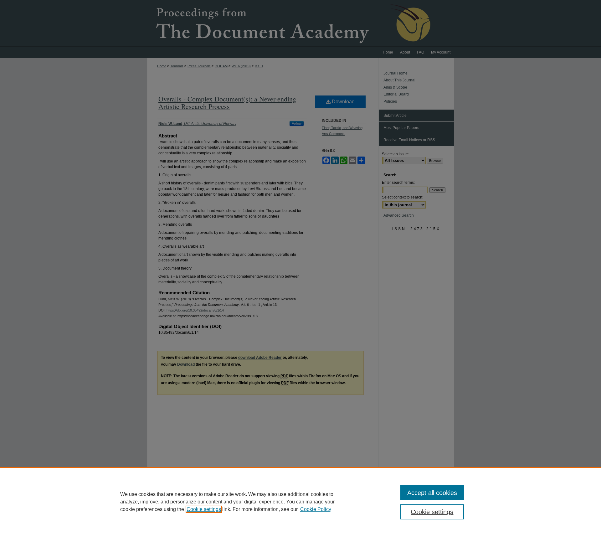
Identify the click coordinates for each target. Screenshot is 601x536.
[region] (300, 501)
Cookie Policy (315, 509)
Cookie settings (204, 509)
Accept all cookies (432, 492)
